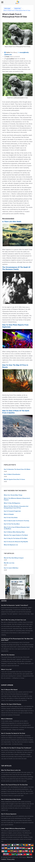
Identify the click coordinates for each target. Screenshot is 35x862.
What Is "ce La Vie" (6, 669)
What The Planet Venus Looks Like (11, 770)
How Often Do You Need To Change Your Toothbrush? (16, 747)
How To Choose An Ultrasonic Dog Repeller (16, 541)
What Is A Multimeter (7, 718)
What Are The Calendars (8, 654)
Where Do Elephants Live (11, 544)
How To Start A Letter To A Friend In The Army (16, 520)
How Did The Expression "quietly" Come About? (14, 605)
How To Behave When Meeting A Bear (14, 532)
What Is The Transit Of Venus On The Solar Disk (14, 784)
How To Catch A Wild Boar (11, 568)
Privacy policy (11, 859)
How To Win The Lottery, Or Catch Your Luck (13, 619)
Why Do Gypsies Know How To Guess (14, 479)
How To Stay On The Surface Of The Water (15, 538)
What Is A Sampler (9, 514)
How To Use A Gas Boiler (11, 517)
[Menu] (2, 2)
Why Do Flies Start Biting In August (14, 558)
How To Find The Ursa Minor (12, 524)
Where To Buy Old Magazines (12, 503)
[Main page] (17, 2)
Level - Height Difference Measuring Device (13, 828)
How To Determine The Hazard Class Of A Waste (17, 469)
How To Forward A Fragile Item (12, 511)
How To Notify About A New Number (11, 799)
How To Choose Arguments (8, 814)
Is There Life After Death (11, 221)
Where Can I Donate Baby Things (13, 495)
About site (29, 857)
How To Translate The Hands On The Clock (13, 733)
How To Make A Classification (12, 474)
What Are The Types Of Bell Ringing (11, 704)
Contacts (3, 859)
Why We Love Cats (9, 563)
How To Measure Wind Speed (9, 689)
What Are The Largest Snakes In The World (16, 535)
